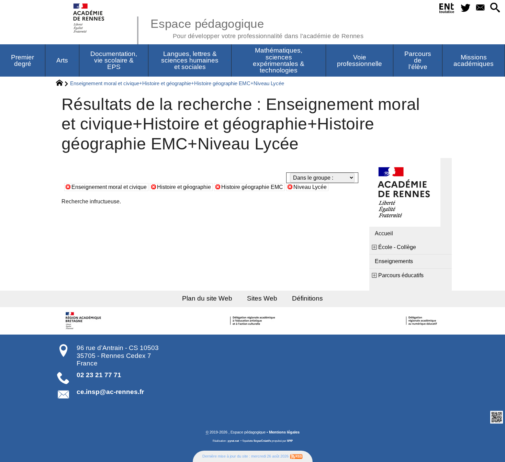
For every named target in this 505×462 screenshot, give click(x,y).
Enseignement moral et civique (109, 187)
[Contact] (480, 8)
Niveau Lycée (310, 187)
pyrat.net (233, 440)
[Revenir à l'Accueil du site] (62, 84)
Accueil (384, 233)
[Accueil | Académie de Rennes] (84, 321)
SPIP (290, 440)
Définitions (307, 298)
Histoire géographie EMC (252, 187)
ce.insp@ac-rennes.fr (110, 391)
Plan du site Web (207, 298)
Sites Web (262, 298)
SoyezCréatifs (262, 440)
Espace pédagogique (256, 27)
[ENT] (447, 9)
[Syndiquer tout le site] (296, 456)
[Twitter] (465, 8)
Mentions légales (284, 432)
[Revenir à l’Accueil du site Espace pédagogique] (89, 18)
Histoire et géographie (184, 187)
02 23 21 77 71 (99, 375)
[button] (494, 8)
